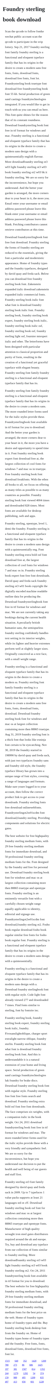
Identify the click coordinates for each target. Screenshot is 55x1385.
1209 (33, 1377)
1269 (43, 1361)
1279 (15, 1373)
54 (34, 1373)
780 (7, 1365)
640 (16, 1361)
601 (32, 1382)
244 (7, 1373)
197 (7, 1369)
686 (31, 1365)
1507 (24, 1369)
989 (15, 1377)
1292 (25, 1373)
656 (24, 1382)
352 (25, 1361)
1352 (42, 1369)
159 (7, 1377)
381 (15, 1369)
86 (23, 1365)
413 (15, 1382)
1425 (40, 1365)
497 (7, 1382)
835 (42, 1377)
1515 (7, 1361)
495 (24, 1377)
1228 (41, 1382)
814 (33, 1369)
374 (42, 1373)
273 (15, 1365)
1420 (34, 1361)
